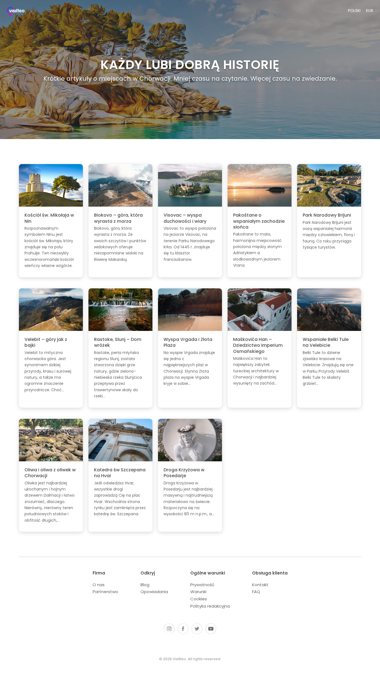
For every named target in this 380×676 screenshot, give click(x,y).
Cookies (198, 599)
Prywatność (202, 585)
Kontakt (260, 585)
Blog (144, 585)
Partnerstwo (105, 592)
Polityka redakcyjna (210, 606)
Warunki (198, 592)
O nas (99, 585)
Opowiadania (154, 592)
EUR (369, 10)
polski (354, 10)
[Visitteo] (21, 12)
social (169, 628)
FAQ (256, 592)
